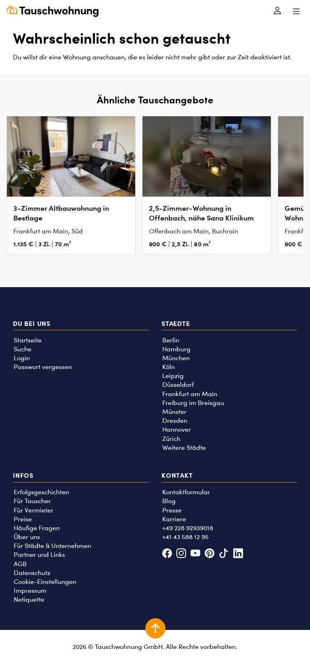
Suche (22, 349)
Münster (174, 412)
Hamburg (176, 349)
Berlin (170, 340)
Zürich (171, 439)
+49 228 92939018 (187, 528)
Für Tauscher (32, 501)
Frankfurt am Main (189, 394)
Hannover (176, 429)
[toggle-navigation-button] (296, 11)
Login (22, 358)
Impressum (30, 590)
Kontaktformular (186, 492)
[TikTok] (223, 554)
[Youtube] (195, 554)
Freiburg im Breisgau (193, 403)
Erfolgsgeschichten (41, 492)
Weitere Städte (184, 447)
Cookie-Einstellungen (45, 582)
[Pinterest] (209, 554)
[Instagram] (181, 554)
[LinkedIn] (237, 554)
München (176, 358)
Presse (172, 510)
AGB (20, 564)
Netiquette (29, 599)
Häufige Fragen (37, 528)
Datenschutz (32, 573)
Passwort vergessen (43, 367)
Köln (168, 367)
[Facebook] (166, 554)
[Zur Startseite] (52, 11)
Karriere (174, 519)
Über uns (27, 537)
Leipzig (173, 376)
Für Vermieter (33, 510)
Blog (169, 501)
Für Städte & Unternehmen (52, 546)
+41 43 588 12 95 (185, 537)
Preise (23, 519)
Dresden (174, 420)
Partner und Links (39, 554)
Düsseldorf (178, 384)
